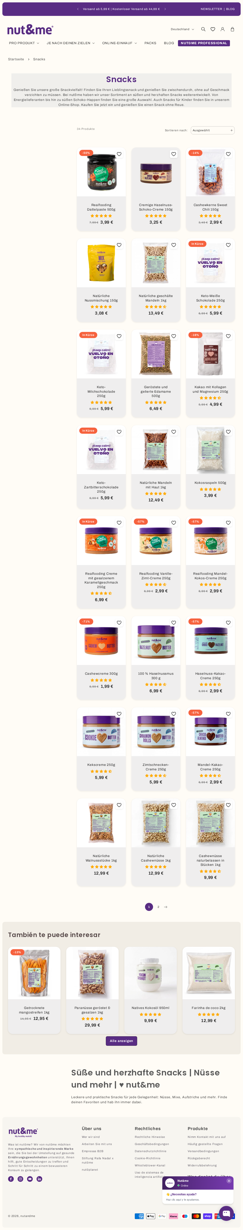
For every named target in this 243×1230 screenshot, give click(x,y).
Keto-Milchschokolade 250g (101, 391)
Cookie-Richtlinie (148, 1158)
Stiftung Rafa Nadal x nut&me (98, 1160)
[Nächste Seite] (165, 907)
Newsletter (211, 9)
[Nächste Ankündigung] (165, 9)
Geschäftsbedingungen (152, 1144)
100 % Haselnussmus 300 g (155, 676)
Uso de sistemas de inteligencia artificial (150, 1174)
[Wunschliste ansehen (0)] (212, 29)
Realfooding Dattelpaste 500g (101, 207)
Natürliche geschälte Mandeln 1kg (156, 298)
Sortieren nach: (176, 130)
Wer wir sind (91, 1137)
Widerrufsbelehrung (202, 1165)
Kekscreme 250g (101, 765)
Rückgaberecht (199, 1158)
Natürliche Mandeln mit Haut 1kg (156, 485)
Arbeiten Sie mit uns (97, 1144)
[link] (121, 1041)
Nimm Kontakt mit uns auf (207, 1137)
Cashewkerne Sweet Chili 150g (211, 207)
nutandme (27, 1216)
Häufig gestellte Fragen (205, 1144)
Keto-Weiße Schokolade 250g (210, 298)
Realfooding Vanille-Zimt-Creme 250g (156, 576)
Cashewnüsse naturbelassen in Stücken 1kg (210, 860)
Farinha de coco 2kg (208, 1008)
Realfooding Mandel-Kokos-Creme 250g (210, 576)
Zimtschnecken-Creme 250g (156, 767)
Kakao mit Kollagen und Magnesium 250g (210, 389)
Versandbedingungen (203, 1151)
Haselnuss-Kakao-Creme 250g (210, 676)
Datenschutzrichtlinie (151, 1151)
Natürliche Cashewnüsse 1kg (156, 858)
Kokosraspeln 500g (211, 483)
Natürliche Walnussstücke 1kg (101, 858)
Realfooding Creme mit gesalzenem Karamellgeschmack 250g (101, 580)
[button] (203, 29)
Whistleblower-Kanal (150, 1165)
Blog (230, 9)
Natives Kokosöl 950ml (150, 1008)
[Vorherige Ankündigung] (78, 9)
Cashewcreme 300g (101, 673)
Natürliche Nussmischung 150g (101, 298)
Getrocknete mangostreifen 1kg (34, 1010)
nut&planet (90, 1169)
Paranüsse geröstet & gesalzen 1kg (93, 1010)
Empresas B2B (92, 1151)
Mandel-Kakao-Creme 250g (210, 767)
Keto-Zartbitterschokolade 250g (101, 487)
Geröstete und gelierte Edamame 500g (156, 391)
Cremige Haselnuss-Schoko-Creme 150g (156, 207)
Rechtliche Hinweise (150, 1137)
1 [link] (149, 907)
